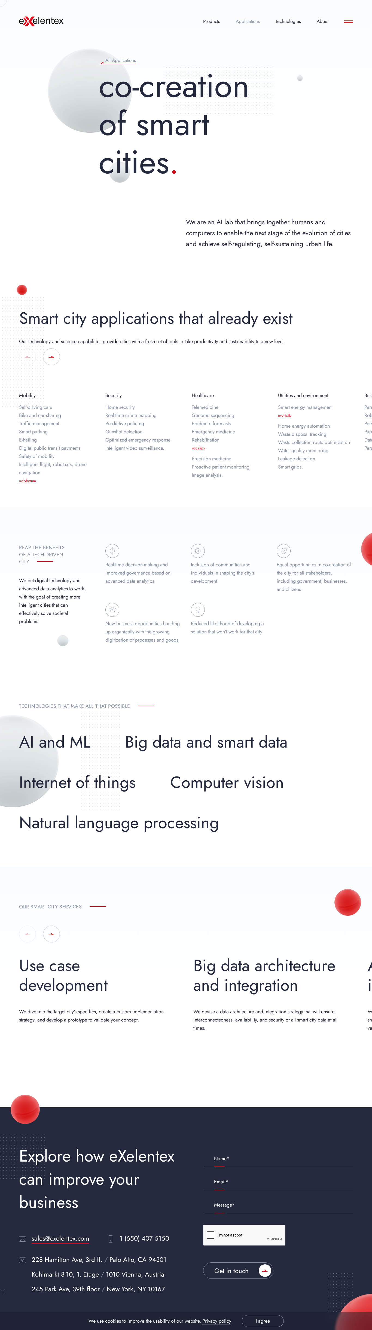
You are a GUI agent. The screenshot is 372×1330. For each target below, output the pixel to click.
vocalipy (198, 448)
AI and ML (54, 742)
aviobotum (27, 480)
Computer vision (227, 782)
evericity (284, 415)
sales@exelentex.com (60, 1238)
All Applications (120, 61)
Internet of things (77, 782)
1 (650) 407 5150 (144, 1238)
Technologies (288, 21)
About (322, 21)
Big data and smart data (206, 742)
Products (211, 21)
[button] (27, 356)
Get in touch (231, 1270)
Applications (248, 21)
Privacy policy (216, 1321)
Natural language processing (119, 823)
